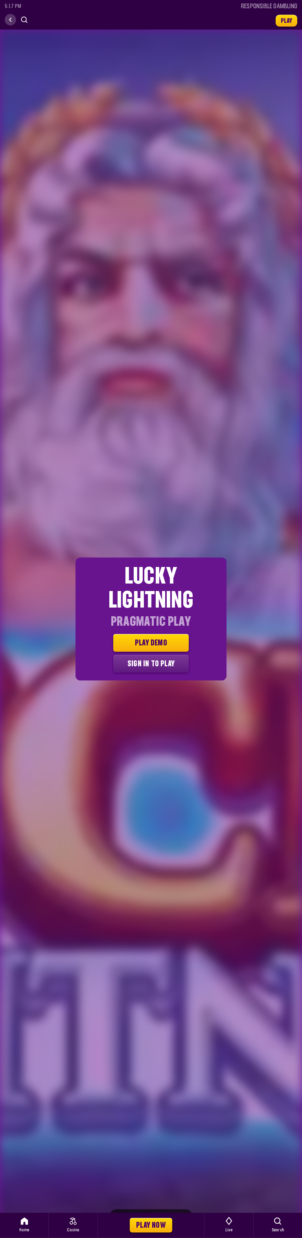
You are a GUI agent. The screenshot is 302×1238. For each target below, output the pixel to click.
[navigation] (10, 20)
